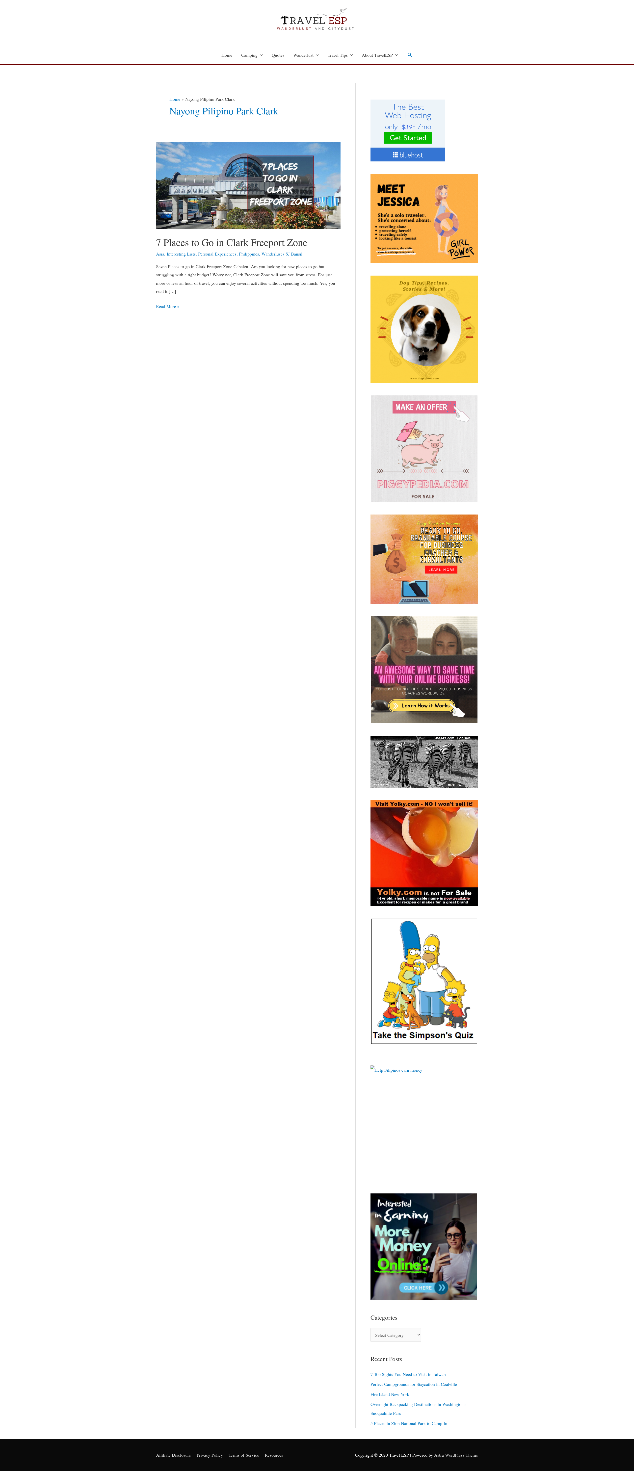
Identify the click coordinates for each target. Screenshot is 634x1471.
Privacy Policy (210, 1455)
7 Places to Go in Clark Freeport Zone (231, 242)
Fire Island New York (389, 1394)
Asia (160, 254)
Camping (249, 55)
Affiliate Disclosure (173, 1455)
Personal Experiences (217, 254)
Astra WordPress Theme (456, 1455)
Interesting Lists (181, 254)
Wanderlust (303, 55)
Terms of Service (244, 1455)
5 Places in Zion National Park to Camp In (408, 1423)
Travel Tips (338, 55)
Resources (274, 1455)
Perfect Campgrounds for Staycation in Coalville (413, 1384)
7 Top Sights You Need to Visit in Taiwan (408, 1374)
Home (226, 55)
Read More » (168, 305)
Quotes (278, 55)
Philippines (249, 254)
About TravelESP (377, 55)
